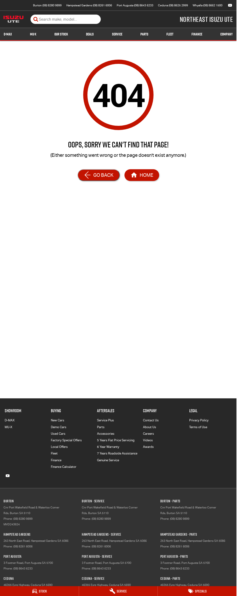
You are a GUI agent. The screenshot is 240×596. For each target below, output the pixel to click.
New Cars (57, 420)
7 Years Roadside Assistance (117, 453)
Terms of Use (198, 427)
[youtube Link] (230, 5)
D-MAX (8, 34)
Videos (148, 440)
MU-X (33, 34)
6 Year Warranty (108, 447)
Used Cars (58, 433)
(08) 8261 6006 (23, 546)
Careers (148, 433)
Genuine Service (108, 460)
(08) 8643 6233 (23, 568)
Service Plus (105, 420)
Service (117, 34)
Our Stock (61, 34)
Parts (144, 34)
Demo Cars (58, 427)
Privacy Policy (199, 420)
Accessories (105, 433)
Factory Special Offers (66, 440)
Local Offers (59, 447)
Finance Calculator (63, 467)
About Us (149, 427)
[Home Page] (13, 19)
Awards (148, 447)
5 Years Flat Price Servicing (116, 440)
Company (226, 34)
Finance (196, 34)
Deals (90, 34)
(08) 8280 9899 (23, 518)
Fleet (169, 34)
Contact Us (151, 420)
